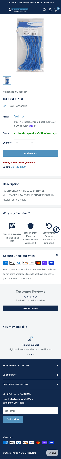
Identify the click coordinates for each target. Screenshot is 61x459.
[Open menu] (4, 10)
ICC (4, 106)
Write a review (30, 308)
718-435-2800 (18, 166)
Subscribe (13, 419)
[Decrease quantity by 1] (17, 143)
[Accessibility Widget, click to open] (56, 229)
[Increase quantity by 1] (32, 143)
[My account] (50, 9)
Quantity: (7, 142)
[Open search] (44, 9)
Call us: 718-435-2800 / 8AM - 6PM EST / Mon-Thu (31, 2)
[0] (56, 10)
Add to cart (30, 153)
